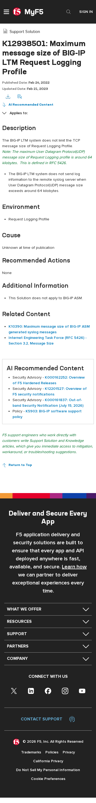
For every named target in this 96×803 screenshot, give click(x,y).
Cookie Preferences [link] (48, 778)
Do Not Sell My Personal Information (48, 770)
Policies (51, 752)
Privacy (69, 752)
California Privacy (48, 761)
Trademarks (31, 752)
